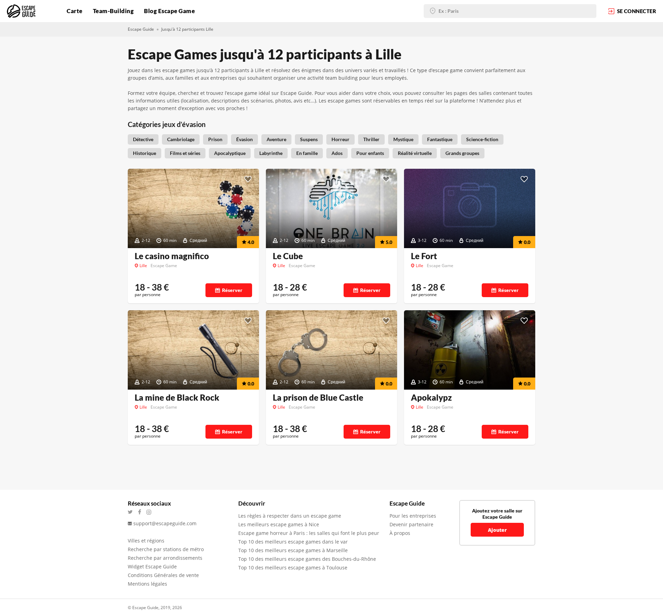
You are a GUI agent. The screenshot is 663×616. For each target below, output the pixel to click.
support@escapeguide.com (164, 523)
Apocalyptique (230, 153)
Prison (215, 139)
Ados (337, 153)
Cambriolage (180, 139)
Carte (75, 10)
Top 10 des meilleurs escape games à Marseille (293, 550)
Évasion (244, 139)
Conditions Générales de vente (163, 575)
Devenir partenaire (411, 524)
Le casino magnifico (172, 256)
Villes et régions (146, 540)
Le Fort (424, 256)
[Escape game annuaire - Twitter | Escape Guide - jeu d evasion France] (132, 512)
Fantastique (439, 139)
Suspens (309, 139)
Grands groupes (462, 153)
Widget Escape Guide (152, 566)
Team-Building (113, 10)
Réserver (232, 290)
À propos (400, 533)
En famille (307, 153)
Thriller (371, 139)
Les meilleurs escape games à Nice (278, 524)
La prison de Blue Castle (318, 397)
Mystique (403, 139)
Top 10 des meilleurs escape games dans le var (293, 541)
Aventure (276, 139)
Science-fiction (482, 139)
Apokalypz (431, 397)
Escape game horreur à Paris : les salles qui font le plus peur (308, 533)
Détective (143, 139)
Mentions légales (147, 583)
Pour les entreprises (413, 515)
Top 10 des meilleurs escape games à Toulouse (292, 567)
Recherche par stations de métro (166, 549)
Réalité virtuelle (415, 153)
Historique (144, 153)
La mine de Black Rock (177, 397)
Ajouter (497, 530)
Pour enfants (370, 153)
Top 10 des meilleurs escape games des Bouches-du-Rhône (307, 559)
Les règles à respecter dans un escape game (289, 515)
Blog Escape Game (169, 10)
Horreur (340, 139)
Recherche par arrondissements (165, 558)
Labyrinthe (270, 153)
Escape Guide (141, 29)
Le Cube (288, 256)
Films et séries (185, 153)
